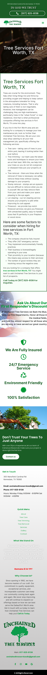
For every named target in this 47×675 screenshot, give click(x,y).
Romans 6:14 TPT (23, 569)
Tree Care (23, 517)
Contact (23, 534)
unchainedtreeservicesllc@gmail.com (23, 656)
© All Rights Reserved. (23, 673)
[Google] (32, 664)
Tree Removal (23, 524)
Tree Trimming (23, 521)
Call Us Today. (23, 613)
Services (23, 527)
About (23, 514)
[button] (43, 22)
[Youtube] (26, 664)
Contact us (11, 456)
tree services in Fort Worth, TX (17, 270)
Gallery (23, 530)
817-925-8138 (26, 652)
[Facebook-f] (15, 664)
